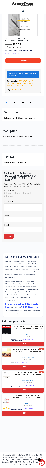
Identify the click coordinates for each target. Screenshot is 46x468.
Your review (10, 201)
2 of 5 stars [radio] (10, 193)
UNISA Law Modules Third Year (21, 86)
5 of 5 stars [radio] (9, 196)
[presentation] (7, 102)
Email (6, 225)
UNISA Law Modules (26, 83)
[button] (23, 11)
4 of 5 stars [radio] (27, 193)
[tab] (7, 102)
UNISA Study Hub (29, 307)
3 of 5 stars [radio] (18, 193)
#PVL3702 (16, 90)
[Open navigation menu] (3, 4)
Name (6, 215)
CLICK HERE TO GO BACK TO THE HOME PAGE (22, 74)
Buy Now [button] (23, 344)
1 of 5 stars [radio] (5, 193)
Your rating (9, 190)
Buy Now (23, 60)
